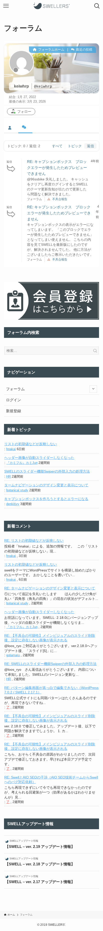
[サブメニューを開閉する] (93, 389)
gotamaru (13, 655)
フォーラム (15, 389)
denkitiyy (12, 504)
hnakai (11, 449)
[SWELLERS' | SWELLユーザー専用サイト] (51, 6)
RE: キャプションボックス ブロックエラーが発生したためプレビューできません (57, 167)
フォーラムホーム (50, 49)
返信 (90, 146)
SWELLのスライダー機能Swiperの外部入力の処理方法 (47, 471)
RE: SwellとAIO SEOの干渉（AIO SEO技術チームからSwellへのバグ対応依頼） (51, 779)
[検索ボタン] (97, 6)
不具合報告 (59, 199)
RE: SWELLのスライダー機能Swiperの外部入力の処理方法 (50, 664)
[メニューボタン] (6, 6)
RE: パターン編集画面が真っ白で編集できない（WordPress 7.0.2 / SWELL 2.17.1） (51, 690)
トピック (75, 146)
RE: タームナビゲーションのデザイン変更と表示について (49, 588)
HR (8, 476)
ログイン (13, 400)
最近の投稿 (83, 49)
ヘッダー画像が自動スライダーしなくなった (39, 458)
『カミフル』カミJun (22, 463)
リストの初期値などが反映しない (30, 444)
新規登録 (13, 411)
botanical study (17, 490)
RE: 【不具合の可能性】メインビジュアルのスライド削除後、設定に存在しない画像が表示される (49, 638)
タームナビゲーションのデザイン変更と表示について (46, 485)
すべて (57, 146)
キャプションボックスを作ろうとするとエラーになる (46, 499)
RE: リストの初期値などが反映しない (34, 540)
